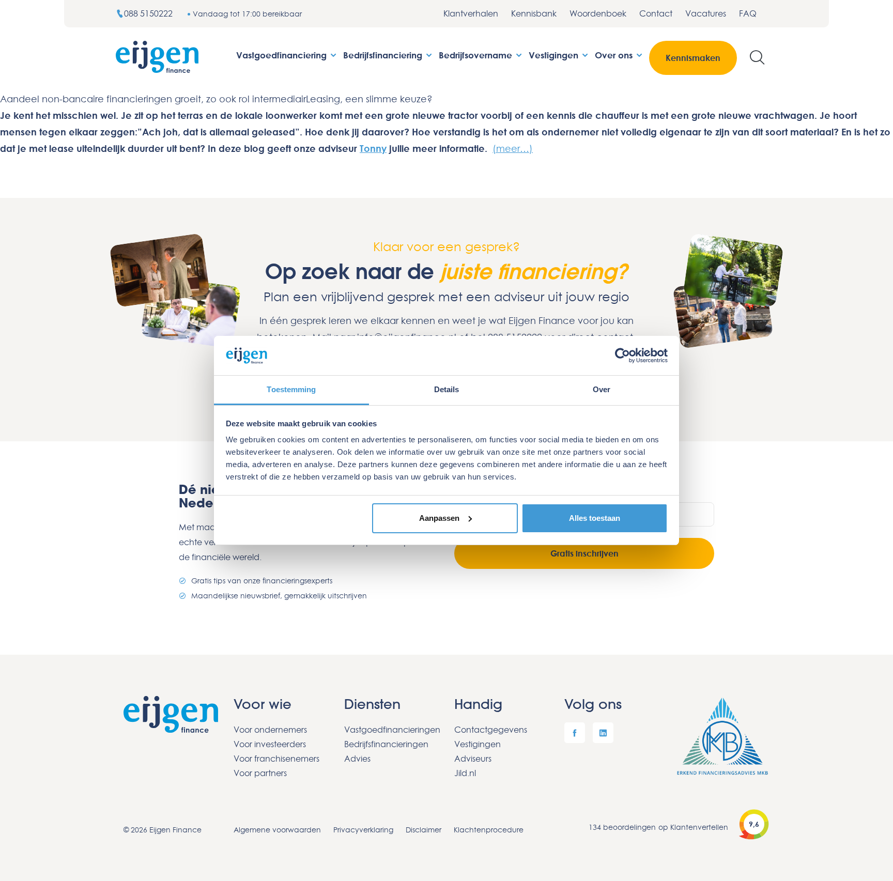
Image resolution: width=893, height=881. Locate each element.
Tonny (373, 148)
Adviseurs (472, 758)
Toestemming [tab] (291, 389)
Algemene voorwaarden (277, 829)
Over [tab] (601, 389)
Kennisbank (534, 13)
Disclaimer (423, 829)
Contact (655, 13)
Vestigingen (555, 55)
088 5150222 (149, 13)
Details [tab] (446, 389)
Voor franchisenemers (276, 758)
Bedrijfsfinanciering (384, 55)
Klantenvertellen (699, 827)
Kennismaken (693, 58)
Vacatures (705, 13)
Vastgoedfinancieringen (391, 729)
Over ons (615, 55)
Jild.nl (465, 773)
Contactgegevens (490, 729)
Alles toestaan (594, 518)
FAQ (748, 13)
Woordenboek (597, 13)
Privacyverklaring (363, 829)
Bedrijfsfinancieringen (386, 744)
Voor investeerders (270, 744)
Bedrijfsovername (477, 55)
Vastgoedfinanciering (282, 55)
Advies (357, 758)
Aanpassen (439, 518)
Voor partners (260, 773)
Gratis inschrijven (584, 553)
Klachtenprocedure (489, 829)
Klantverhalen (470, 13)
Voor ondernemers (270, 729)
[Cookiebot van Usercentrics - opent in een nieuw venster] (622, 355)
